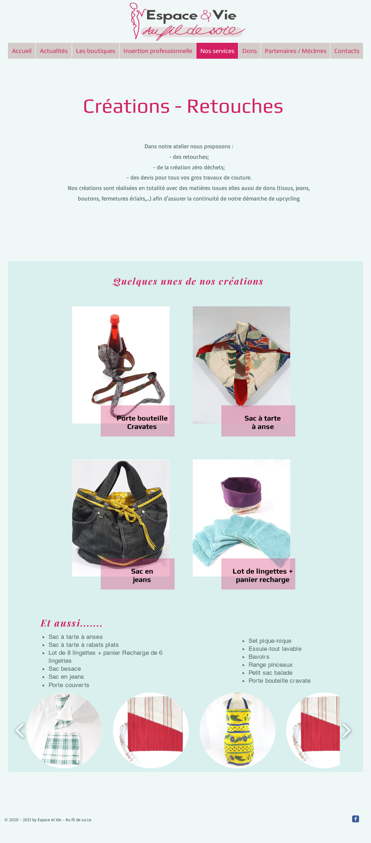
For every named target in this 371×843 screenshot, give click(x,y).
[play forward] (346, 730)
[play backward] (20, 730)
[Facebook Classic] (355, 818)
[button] (64, 730)
